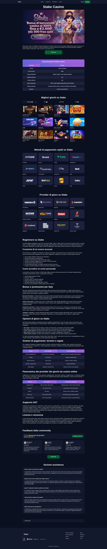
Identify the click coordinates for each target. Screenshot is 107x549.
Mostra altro (53, 456)
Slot (76, 101)
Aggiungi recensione (77, 436)
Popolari (29, 101)
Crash (60, 101)
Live (45, 101)
